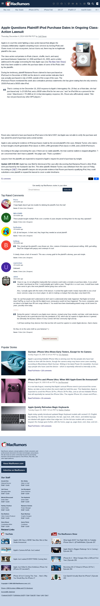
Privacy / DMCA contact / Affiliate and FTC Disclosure (17, 588)
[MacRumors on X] (65, 3)
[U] (6, 271)
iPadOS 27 (72, 10)
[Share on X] (90, 179)
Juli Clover (42, 36)
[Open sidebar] (97, 4)
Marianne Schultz (26, 505)
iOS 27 (60, 10)
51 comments (6, 179)
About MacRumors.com (13, 463)
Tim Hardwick (63, 355)
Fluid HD (32, 595)
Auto (38, 595)
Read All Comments (50, 339)
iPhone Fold (48, 10)
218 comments (46, 371)
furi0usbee (17, 227)
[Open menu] (2, 3)
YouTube (9, 534)
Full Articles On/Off (19, 595)
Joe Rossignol (63, 382)
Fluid (27, 595)
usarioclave (17, 263)
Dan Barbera (5, 514)
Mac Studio (19, 10)
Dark (46, 595)
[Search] (93, 4)
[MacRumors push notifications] (76, 3)
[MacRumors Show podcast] (54, 3)
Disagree (30, 208)
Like (25, 208)
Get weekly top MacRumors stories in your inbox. (50, 185)
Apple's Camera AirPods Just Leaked (26, 550)
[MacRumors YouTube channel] (73, 3)
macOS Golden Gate (88, 10)
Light (42, 595)
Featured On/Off (7, 595)
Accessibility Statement (8, 591)
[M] (6, 222)
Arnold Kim (5, 481)
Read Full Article (34, 371)
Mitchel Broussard (7, 497)
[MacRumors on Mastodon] (69, 3)
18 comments (46, 398)
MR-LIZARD (17, 213)
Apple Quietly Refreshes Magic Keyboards (48, 407)
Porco (15, 200)
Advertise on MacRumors (14, 470)
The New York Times (56, 62)
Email (2, 485)
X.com (7, 485)
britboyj (16, 241)
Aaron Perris (25, 522)
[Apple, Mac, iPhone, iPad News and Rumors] (17, 6)
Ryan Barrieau (25, 514)
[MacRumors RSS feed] (80, 3)
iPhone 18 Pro (34, 10)
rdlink (15, 277)
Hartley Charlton (64, 410)
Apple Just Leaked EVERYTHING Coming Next (30, 559)
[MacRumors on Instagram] (57, 3)
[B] (6, 250)
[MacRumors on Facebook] (61, 3)
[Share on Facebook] (96, 179)
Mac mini (7, 10)
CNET (14, 169)
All (97, 10)
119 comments (46, 426)
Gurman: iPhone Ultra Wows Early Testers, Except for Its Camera (59, 352)
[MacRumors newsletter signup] (84, 3)
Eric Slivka (24, 481)
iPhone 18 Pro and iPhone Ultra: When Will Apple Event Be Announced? (63, 379)
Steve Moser (5, 522)
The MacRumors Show (67, 534)
